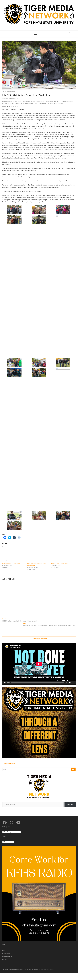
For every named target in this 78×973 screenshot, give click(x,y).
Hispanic (18, 103)
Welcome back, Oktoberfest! (59, 563)
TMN (48, 103)
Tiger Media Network (32, 103)
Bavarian (15, 101)
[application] (39, 664)
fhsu (47, 101)
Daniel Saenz (41, 101)
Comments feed (7, 956)
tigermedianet (42, 103)
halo (11, 103)
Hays (13, 103)
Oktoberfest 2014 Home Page (11, 563)
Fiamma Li (51, 101)
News (13, 92)
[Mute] (70, 682)
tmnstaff (5, 98)
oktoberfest (24, 103)
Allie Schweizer (8, 101)
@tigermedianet (9, 763)
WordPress (35, 969)
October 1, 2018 (15, 98)
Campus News (6, 92)
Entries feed (6, 953)
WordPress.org (6, 960)
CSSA (36, 101)
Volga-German (54, 103)
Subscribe (70, 804)
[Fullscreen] (73, 682)
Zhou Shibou (61, 103)
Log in (4, 950)
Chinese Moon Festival (29, 101)
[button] (14, 209)
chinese (20, 101)
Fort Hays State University (61, 101)
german (7, 103)
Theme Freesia (27, 969)
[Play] (5, 682)
